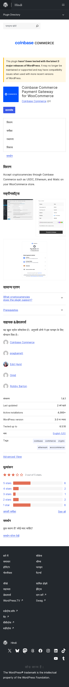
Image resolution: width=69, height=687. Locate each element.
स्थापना (10, 139)
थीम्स (38, 561)
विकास (10, 147)
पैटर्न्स (38, 572)
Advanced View (12, 456)
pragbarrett (16, 353)
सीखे (5, 583)
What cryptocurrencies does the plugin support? (17, 298)
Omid (13, 375)
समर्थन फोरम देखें (11, 535)
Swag (41, 600)
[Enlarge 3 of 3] (61, 243)
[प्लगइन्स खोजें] (37, 26)
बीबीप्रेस (8, 622)
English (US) (59, 433)
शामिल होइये (41, 583)
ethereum (42, 447)
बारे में (5, 555)
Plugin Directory (11, 14)
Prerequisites (10, 310)
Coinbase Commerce (34, 101)
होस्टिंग (6, 567)
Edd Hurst (16, 364)
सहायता (6, 589)
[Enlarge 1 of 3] (28, 203)
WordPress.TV (13, 600)
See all (62, 511)
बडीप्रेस (8, 628)
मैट (6, 616)
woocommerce (57, 447)
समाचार (6, 561)
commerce (50, 441)
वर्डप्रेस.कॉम (10, 611)
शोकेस (39, 555)
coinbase (38, 441)
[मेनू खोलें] (64, 5)
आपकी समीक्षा (9, 511)
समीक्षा (10, 130)
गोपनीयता (7, 572)
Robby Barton (18, 386)
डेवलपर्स (7, 595)
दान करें (41, 595)
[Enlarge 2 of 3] (61, 203)
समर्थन (9, 155)
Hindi (14, 642)
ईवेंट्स (39, 589)
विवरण (10, 122)
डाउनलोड (9, 110)
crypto (61, 441)
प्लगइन (39, 567)
